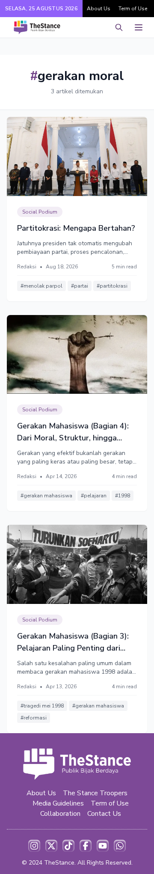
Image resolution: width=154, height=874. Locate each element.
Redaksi (26, 266)
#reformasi (34, 717)
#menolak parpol (41, 285)
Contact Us (104, 813)
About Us (98, 8)
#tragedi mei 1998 (42, 705)
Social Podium (39, 211)
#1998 (122, 495)
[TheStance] (37, 27)
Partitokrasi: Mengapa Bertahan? (76, 228)
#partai (79, 285)
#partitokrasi (112, 285)
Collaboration (60, 813)
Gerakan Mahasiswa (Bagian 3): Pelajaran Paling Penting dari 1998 (73, 642)
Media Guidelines (58, 803)
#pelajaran (94, 495)
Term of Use (132, 8)
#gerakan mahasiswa (46, 495)
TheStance (59, 863)
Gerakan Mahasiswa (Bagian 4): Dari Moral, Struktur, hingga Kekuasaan (73, 432)
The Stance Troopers (95, 793)
